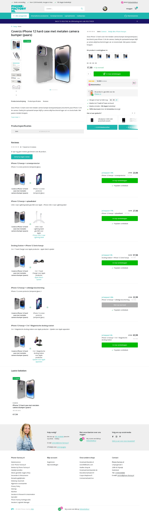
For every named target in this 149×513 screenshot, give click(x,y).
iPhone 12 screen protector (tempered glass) (26, 167)
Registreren (51, 462)
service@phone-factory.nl (60, 443)
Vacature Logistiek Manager (20, 502)
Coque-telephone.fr (86, 475)
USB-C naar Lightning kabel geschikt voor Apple (39, 230)
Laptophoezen (70, 16)
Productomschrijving (18, 101)
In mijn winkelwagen (113, 74)
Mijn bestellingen (52, 465)
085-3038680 (59, 437)
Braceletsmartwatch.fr (87, 473)
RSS (32, 509)
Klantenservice (132, 16)
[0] (135, 8)
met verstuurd (101, 103)
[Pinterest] (120, 436)
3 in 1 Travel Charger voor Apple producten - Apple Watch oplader (32, 249)
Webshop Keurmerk (17, 481)
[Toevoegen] (35, 414)
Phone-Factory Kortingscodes (21, 500)
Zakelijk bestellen (16, 470)
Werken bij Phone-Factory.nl (20, 467)
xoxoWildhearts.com (86, 465)
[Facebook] (113, 436)
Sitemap (14, 489)
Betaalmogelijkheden (18, 478)
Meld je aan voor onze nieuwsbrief (123, 441)
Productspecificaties (34, 101)
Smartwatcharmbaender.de (88, 470)
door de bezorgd (103, 109)
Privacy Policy (15, 486)
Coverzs (103, 31)
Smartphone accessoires (39, 16)
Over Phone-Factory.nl (18, 465)
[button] (50, 89)
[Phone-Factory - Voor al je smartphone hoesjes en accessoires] (18, 8)
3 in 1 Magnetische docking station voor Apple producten (39, 354)
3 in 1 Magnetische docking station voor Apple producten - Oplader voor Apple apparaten (40, 329)
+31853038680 (120, 473)
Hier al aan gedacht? (94, 113)
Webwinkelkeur (133, 2)
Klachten (14, 492)
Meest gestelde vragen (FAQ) (20, 473)
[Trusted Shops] (105, 9)
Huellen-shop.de (85, 467)
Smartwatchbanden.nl (87, 462)
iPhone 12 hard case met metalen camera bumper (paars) (26, 406)
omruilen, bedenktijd (102, 106)
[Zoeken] (81, 9)
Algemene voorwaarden (19, 483)
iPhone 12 (97, 94)
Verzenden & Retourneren (19, 475)
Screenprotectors (56, 16)
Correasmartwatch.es (87, 478)
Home (19, 26)
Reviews (45, 101)
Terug (15, 26)
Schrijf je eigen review (21, 157)
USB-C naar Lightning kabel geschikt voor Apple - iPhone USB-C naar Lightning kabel (38, 205)
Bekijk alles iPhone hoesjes (117, 31)
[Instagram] (116, 436)
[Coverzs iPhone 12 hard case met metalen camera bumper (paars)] (26, 389)
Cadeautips (81, 16)
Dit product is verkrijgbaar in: (97, 50)
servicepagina (61, 447)
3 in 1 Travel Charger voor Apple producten (39, 273)
